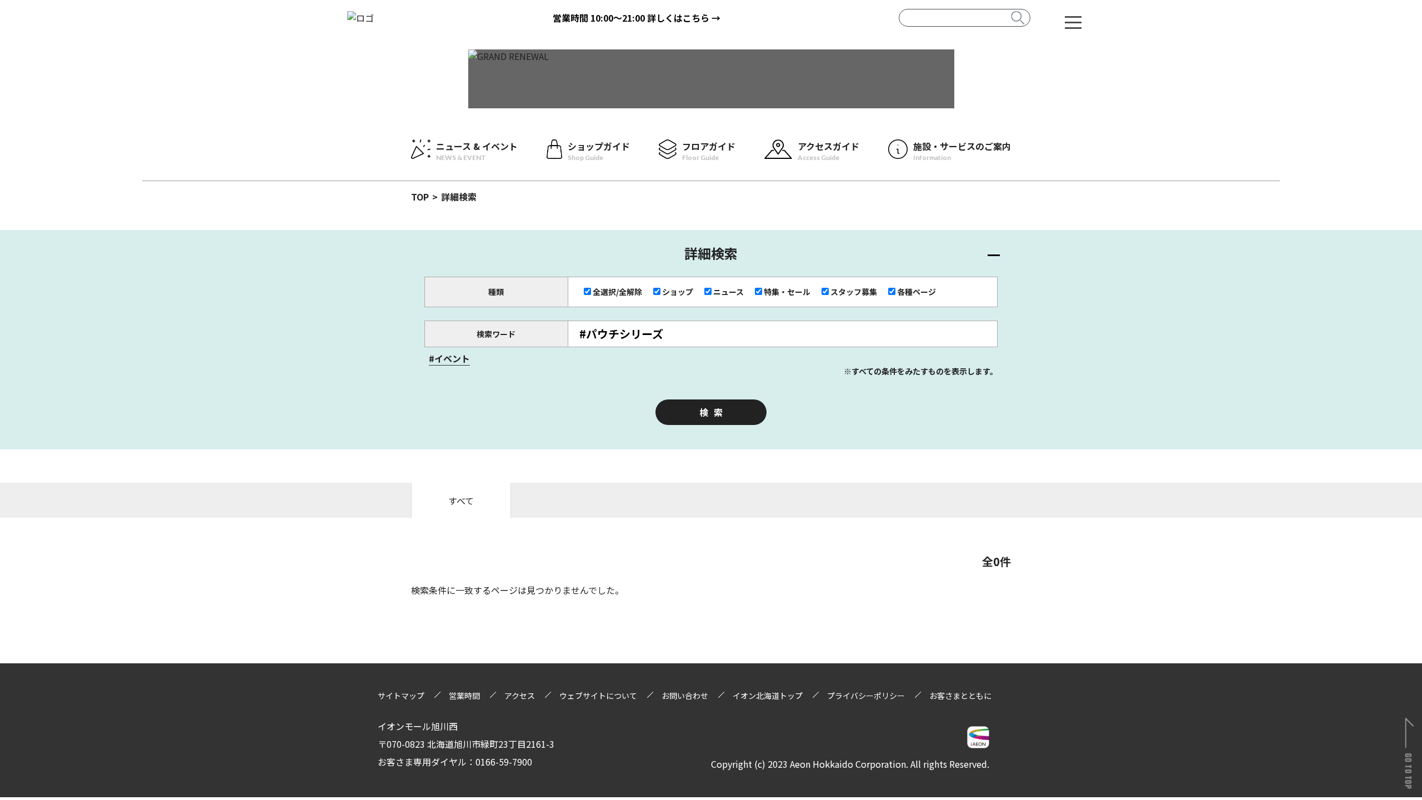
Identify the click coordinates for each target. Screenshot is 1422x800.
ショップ (677, 291)
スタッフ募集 (853, 291)
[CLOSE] (1073, 22)
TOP (420, 196)
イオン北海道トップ (768, 695)
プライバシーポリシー (866, 695)
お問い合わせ (685, 695)
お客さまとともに (960, 695)
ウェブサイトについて (598, 695)
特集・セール (787, 291)
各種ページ (916, 291)
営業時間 (464, 695)
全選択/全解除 (617, 291)
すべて (461, 500)
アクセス (519, 695)
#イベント (449, 358)
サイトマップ (401, 695)
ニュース (728, 291)
